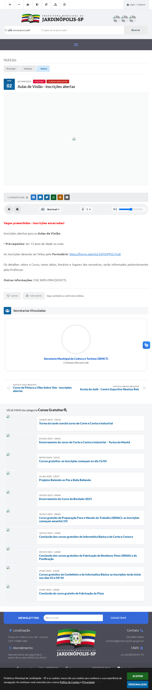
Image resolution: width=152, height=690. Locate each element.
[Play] (9, 209)
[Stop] (17, 209)
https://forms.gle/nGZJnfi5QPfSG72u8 (95, 254)
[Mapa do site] (55, 4)
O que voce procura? (17, 30)
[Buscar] (135, 30)
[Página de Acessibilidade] (64, 4)
